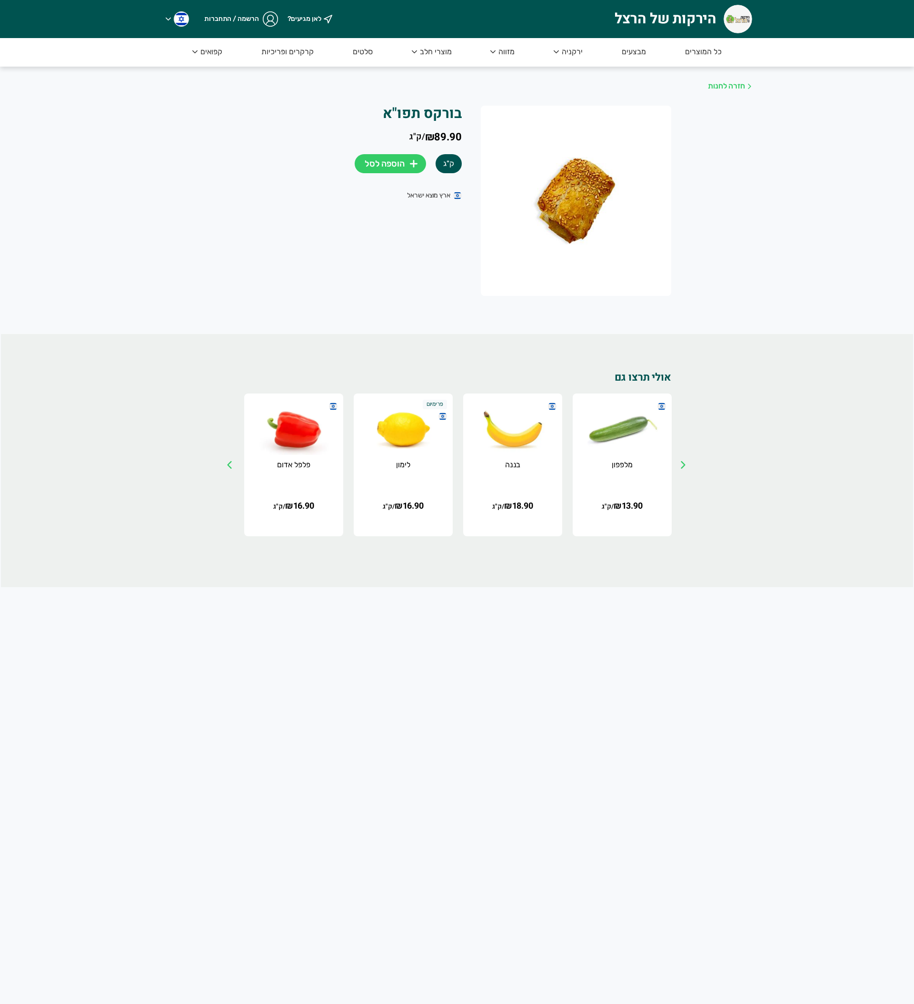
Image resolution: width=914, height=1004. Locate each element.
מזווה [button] (506, 51)
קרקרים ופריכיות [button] (287, 51)
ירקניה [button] (572, 51)
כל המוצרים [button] (703, 51)
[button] (177, 19)
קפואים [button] (211, 51)
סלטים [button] (363, 51)
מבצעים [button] (634, 51)
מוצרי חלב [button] (436, 51)
